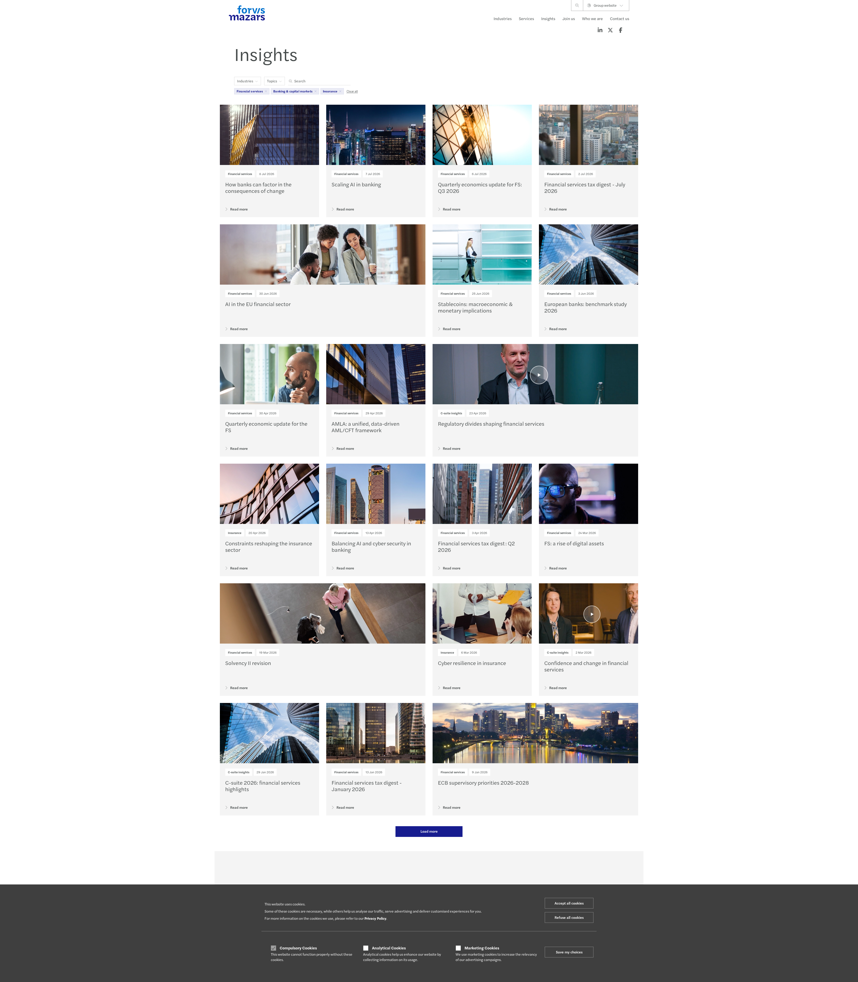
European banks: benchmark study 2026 (585, 307)
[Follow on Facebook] (461, 863)
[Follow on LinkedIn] (429, 863)
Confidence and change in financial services (586, 666)
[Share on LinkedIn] (600, 30)
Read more (239, 209)
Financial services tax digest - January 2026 (367, 786)
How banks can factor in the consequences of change (258, 187)
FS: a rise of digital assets (574, 543)
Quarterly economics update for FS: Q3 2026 (480, 187)
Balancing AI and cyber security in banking (371, 546)
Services (526, 18)
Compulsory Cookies (298, 948)
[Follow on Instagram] (450, 863)
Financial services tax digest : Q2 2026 (476, 546)
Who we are (592, 18)
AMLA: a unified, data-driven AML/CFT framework (366, 427)
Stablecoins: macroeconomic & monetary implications (475, 307)
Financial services (240, 174)
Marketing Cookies (482, 948)
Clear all (352, 91)
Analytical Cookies (389, 948)
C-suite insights (451, 413)
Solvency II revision (248, 663)
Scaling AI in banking (356, 184)
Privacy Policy (375, 918)
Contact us (619, 18)
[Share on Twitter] (610, 30)
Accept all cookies (569, 903)
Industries (503, 18)
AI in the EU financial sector (258, 304)
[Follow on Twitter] (439, 863)
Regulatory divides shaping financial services (491, 423)
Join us (568, 18)
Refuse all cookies (569, 917)
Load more (429, 831)
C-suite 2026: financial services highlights (262, 786)
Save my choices (569, 952)
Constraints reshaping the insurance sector (268, 546)
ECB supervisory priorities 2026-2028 (483, 782)
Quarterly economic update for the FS (266, 427)
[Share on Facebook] (620, 30)
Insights (548, 18)
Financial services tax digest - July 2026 (584, 187)
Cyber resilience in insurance (472, 663)
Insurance (234, 533)
